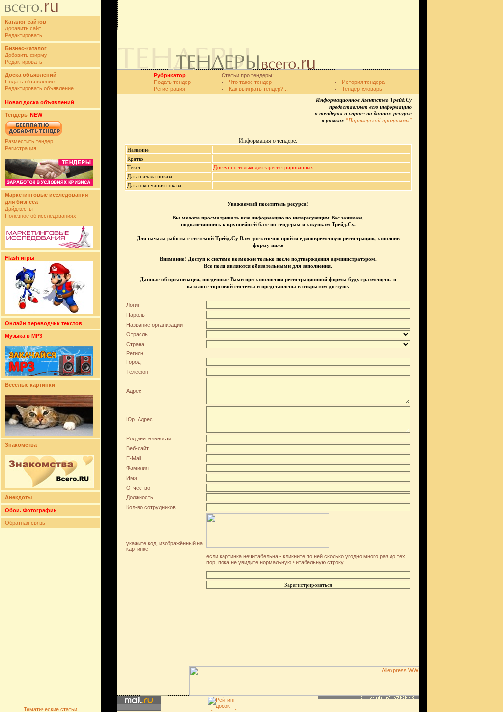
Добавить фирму (26, 55)
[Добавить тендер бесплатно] (33, 136)
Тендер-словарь (362, 89)
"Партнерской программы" (379, 120)
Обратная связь (25, 523)
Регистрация (20, 148)
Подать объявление (30, 81)
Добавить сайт (23, 28)
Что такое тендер (250, 82)
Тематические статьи (50, 709)
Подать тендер (172, 82)
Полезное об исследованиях (40, 216)
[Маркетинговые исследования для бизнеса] (49, 246)
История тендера (363, 82)
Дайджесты (19, 209)
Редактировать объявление (39, 88)
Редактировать (23, 35)
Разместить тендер (29, 141)
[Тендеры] (49, 184)
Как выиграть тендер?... (258, 89)
